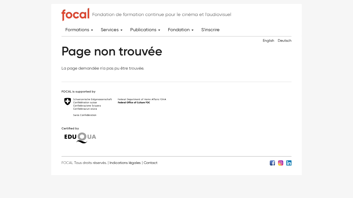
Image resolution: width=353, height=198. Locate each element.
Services (110, 29)
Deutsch (284, 40)
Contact (150, 163)
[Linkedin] (288, 162)
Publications (144, 29)
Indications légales (125, 163)
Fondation (179, 29)
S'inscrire (210, 29)
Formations (77, 29)
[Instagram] (280, 162)
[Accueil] (75, 14)
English (268, 40)
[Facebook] (272, 162)
